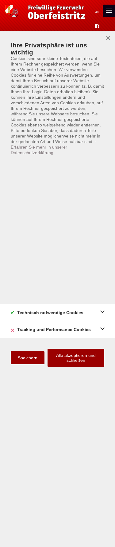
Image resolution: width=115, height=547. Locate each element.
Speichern (27, 357)
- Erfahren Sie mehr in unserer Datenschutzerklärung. (53, 147)
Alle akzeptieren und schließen (76, 358)
